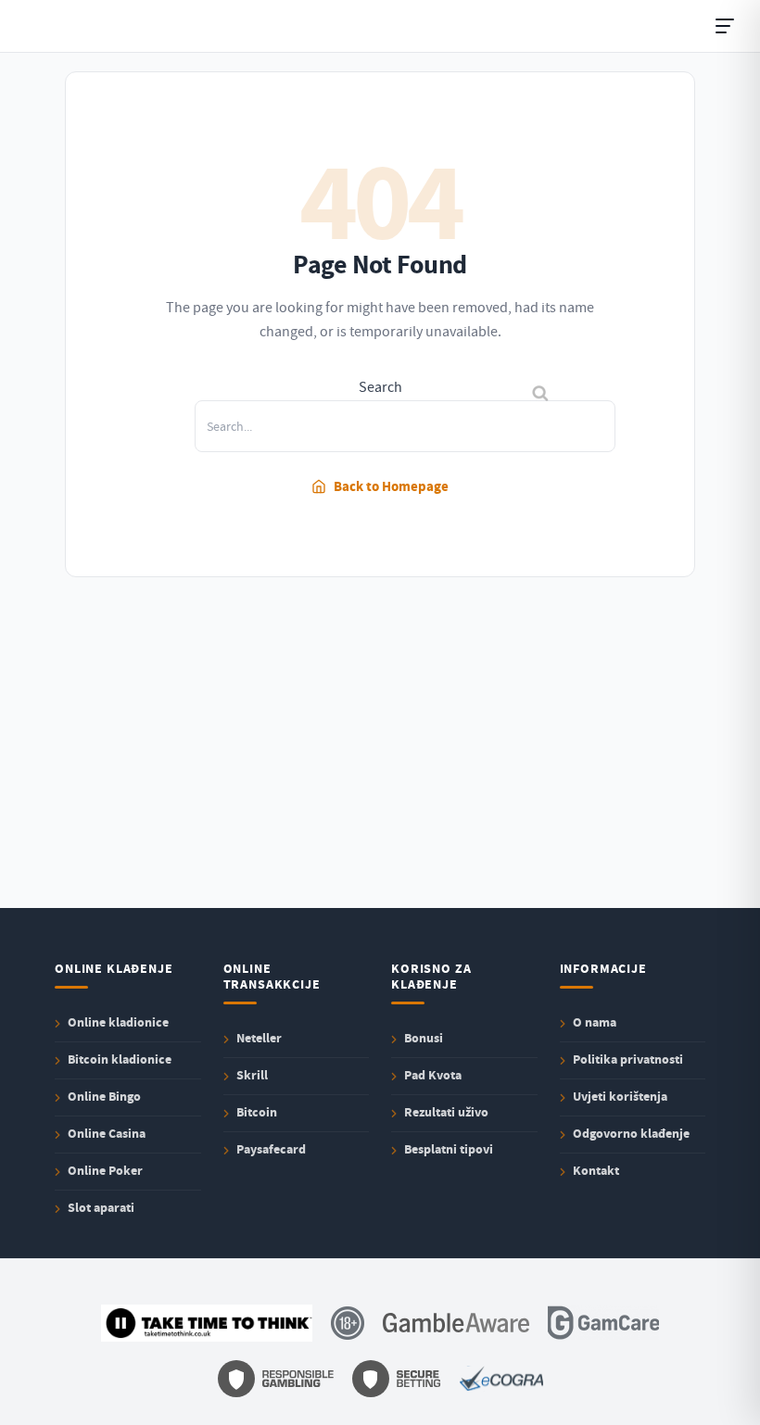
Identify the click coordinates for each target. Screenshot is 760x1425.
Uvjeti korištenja (620, 1096)
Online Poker (105, 1170)
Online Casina (107, 1133)
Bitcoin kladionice (119, 1059)
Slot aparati (101, 1208)
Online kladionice (118, 1022)
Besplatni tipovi (448, 1149)
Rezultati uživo (446, 1112)
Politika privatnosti (628, 1059)
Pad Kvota (433, 1075)
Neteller (259, 1038)
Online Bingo (104, 1096)
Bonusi (423, 1038)
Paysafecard (271, 1149)
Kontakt (596, 1170)
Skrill (252, 1075)
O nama (594, 1022)
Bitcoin (256, 1112)
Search (380, 387)
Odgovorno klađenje (631, 1133)
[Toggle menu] (724, 26)
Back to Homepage (391, 486)
